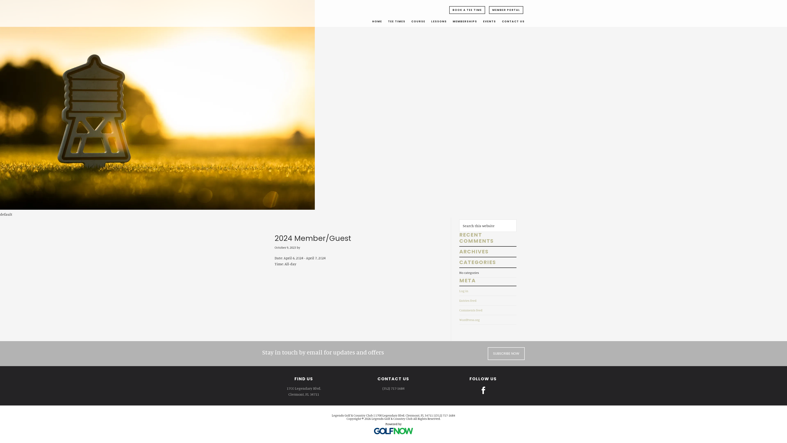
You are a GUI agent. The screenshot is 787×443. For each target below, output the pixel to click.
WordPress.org (469, 320)
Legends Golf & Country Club (309, 11)
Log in (463, 291)
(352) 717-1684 (393, 388)
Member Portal (506, 10)
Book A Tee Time (467, 10)
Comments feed (470, 310)
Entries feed (468, 300)
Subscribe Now (506, 353)
